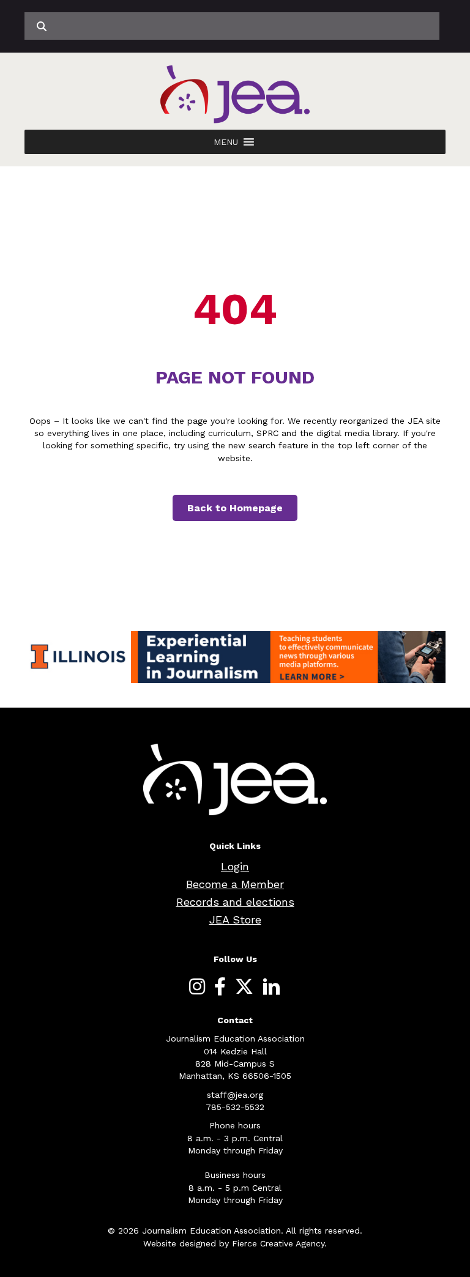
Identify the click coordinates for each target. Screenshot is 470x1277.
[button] (226, 142)
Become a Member (235, 884)
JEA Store (235, 919)
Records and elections (235, 901)
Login (235, 866)
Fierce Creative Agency (278, 1243)
